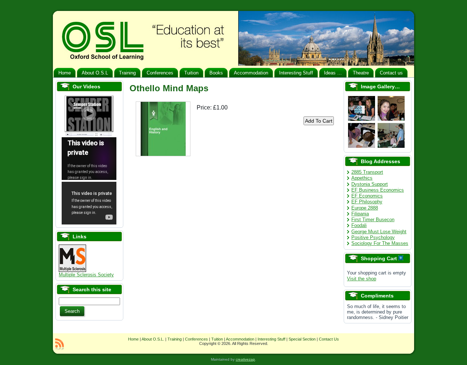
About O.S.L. (153, 339)
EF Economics (367, 196)
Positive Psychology (373, 237)
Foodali (359, 225)
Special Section (302, 339)
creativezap (245, 359)
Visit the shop (361, 278)
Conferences (196, 339)
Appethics (362, 178)
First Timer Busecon (372, 219)
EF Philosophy (366, 201)
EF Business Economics (377, 190)
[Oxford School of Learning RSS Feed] (59, 344)
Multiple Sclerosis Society (86, 274)
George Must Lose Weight (378, 231)
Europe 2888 (364, 208)
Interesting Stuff (271, 339)
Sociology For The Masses (379, 243)
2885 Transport (367, 172)
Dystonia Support (369, 184)
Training (174, 339)
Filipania (360, 213)
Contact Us (329, 339)
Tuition (217, 339)
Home (133, 339)
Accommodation (240, 339)
